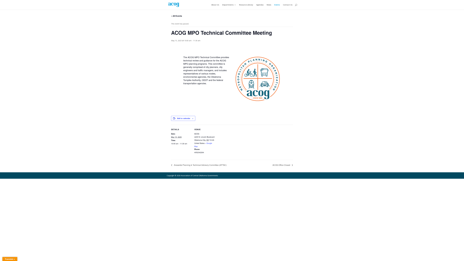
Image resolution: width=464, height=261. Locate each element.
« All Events (176, 15)
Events (277, 5)
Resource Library (246, 5)
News (269, 5)
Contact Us (287, 5)
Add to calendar (183, 118)
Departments (228, 5)
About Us (215, 5)
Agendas (260, 5)
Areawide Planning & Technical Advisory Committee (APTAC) (200, 165)
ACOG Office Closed (281, 165)
